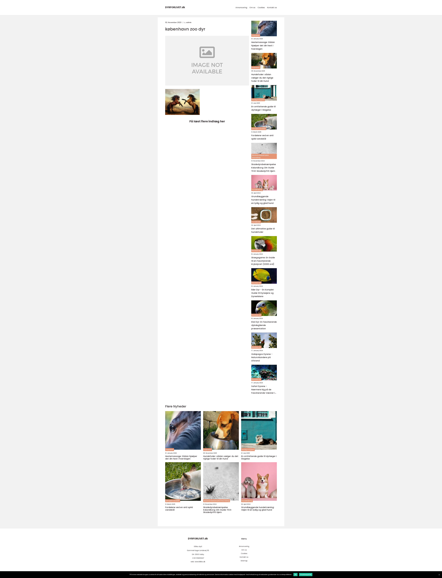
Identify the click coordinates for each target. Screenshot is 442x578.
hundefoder (256, 222)
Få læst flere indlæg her (207, 121)
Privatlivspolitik (305, 574)
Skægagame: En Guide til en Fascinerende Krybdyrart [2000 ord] (263, 261)
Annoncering (241, 7)
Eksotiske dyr (256, 251)
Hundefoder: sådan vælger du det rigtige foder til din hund (262, 78)
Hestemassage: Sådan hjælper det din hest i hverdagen (263, 45)
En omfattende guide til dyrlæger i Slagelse (263, 108)
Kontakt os (272, 7)
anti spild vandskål (259, 129)
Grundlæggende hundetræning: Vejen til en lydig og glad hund (263, 200)
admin (188, 22)
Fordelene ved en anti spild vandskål (262, 137)
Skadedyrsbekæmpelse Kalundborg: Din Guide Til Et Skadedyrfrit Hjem (263, 167)
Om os (252, 7)
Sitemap (244, 561)
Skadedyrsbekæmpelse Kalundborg (260, 156)
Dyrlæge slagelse (258, 100)
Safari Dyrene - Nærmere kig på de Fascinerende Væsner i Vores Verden (263, 390)
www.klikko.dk (200, 562)
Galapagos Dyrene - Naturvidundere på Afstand (262, 357)
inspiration (255, 35)
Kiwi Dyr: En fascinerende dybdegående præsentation (264, 325)
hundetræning (257, 190)
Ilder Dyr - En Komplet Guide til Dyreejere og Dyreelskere (262, 293)
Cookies (261, 7)
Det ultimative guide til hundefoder (263, 230)
